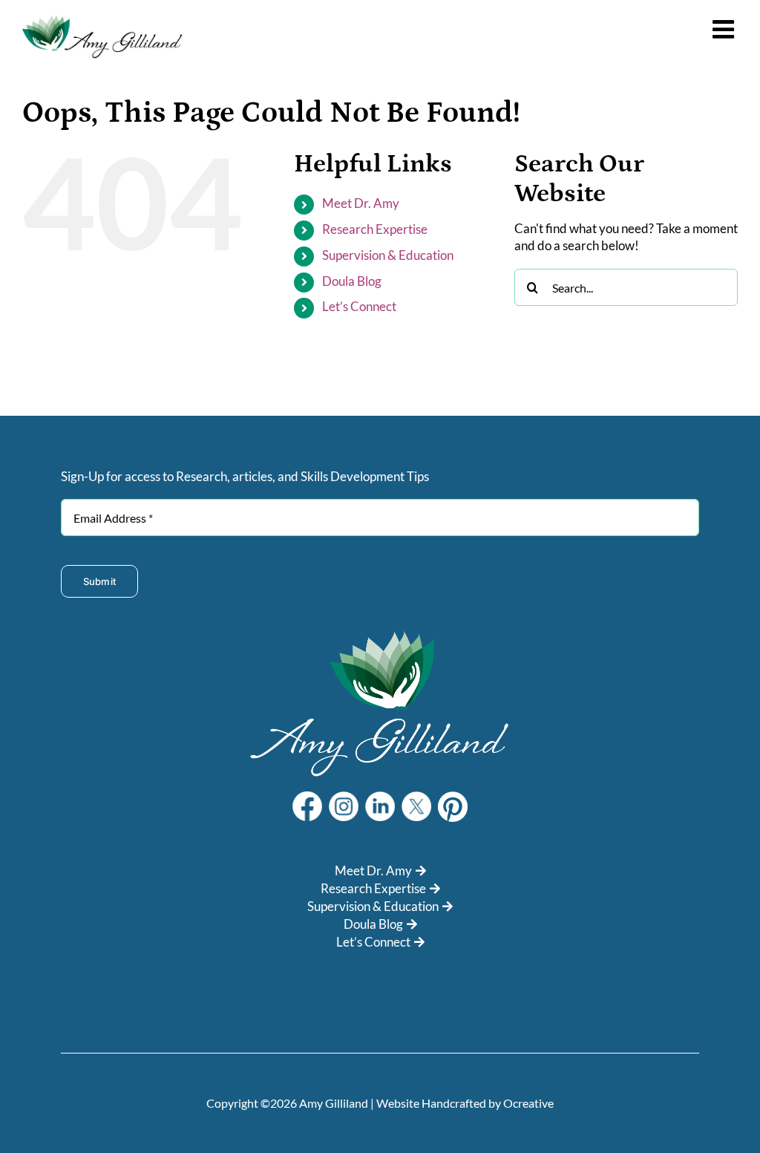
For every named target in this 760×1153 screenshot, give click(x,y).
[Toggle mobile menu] (725, 29)
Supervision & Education (387, 255)
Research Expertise (375, 229)
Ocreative (528, 1103)
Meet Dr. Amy (360, 203)
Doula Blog (351, 281)
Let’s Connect (359, 306)
